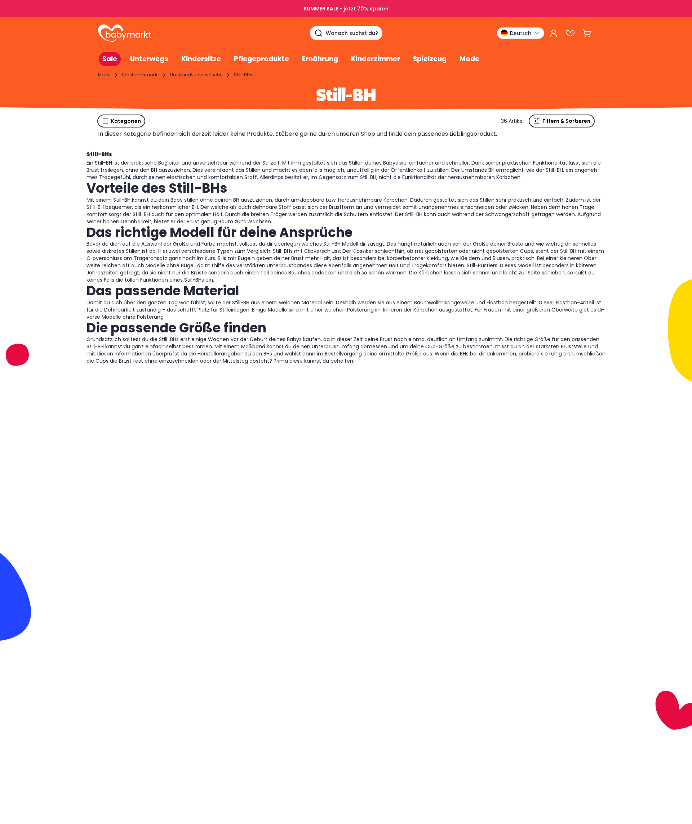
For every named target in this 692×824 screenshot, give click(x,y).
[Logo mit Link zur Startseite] (124, 33)
